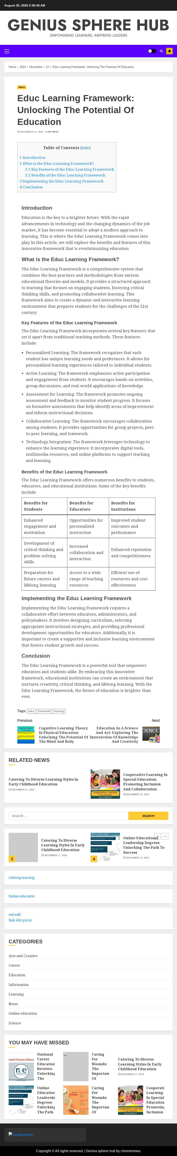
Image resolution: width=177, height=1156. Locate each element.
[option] (47, 849)
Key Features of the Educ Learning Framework (69, 169)
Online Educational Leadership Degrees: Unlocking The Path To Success (143, 845)
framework (44, 711)
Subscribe (169, 51)
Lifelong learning (21, 878)
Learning (16, 994)
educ (31, 711)
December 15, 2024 (137, 794)
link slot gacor (20, 920)
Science (15, 1023)
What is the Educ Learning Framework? (57, 163)
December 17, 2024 (23, 789)
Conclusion (31, 186)
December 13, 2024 (31, 132)
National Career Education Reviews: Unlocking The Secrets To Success (46, 1073)
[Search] (161, 51)
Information (19, 984)
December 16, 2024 (137, 857)
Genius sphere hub (88, 25)
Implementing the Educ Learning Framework (61, 181)
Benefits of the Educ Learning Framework (65, 175)
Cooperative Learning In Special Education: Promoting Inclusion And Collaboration (145, 781)
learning (59, 711)
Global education (22, 896)
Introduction (33, 157)
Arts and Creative (23, 955)
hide (85, 147)
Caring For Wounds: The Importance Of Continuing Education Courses (102, 1073)
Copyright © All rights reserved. (61, 1151)
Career (14, 965)
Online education (23, 1013)
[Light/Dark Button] (152, 51)
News (22, 87)
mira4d (15, 914)
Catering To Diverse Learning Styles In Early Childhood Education (43, 781)
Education (17, 975)
